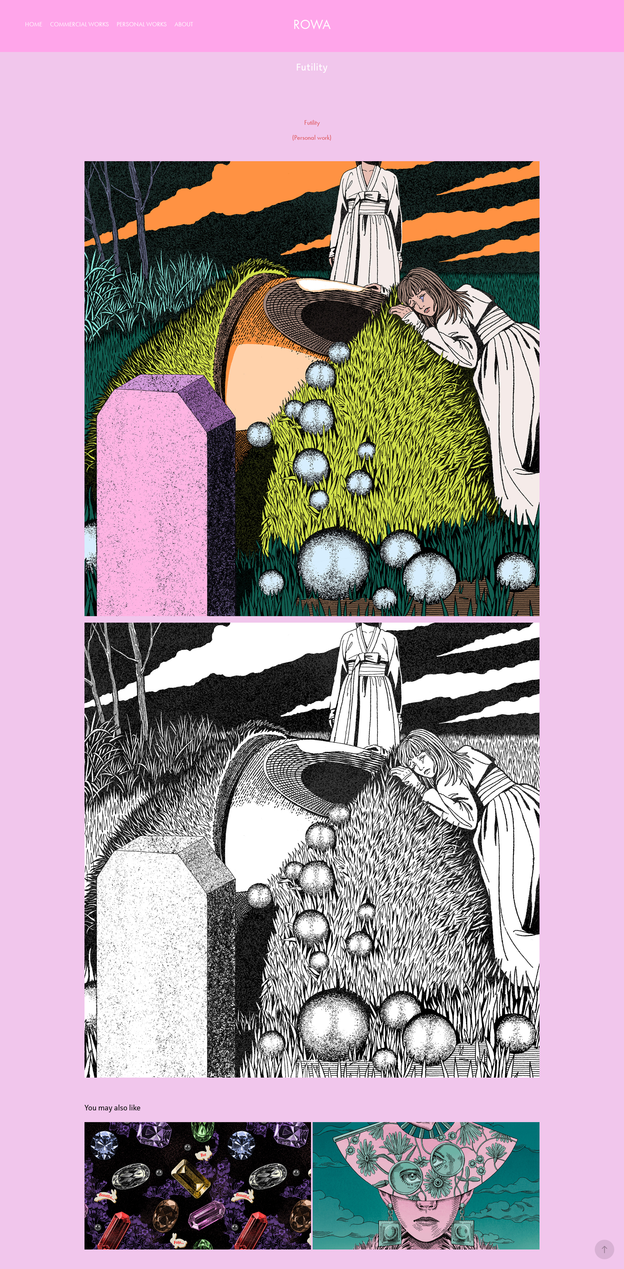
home (33, 24)
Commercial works (79, 24)
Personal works (142, 24)
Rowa (312, 24)
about (184, 24)
